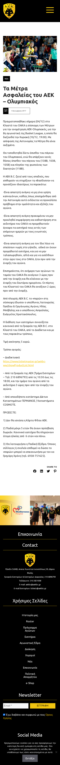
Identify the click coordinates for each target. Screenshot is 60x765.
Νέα (30, 661)
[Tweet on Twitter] (48, 471)
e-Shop (30, 683)
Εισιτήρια (30, 636)
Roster (30, 621)
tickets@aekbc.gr (38, 588)
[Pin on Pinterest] (55, 471)
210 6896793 (50, 577)
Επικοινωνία (30, 667)
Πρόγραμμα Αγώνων (30, 629)
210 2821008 (35, 581)
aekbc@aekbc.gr (33, 584)
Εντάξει (30, 758)
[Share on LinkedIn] (41, 471)
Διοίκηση (30, 649)
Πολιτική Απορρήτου (30, 675)
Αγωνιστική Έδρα (30, 642)
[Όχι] (56, 752)
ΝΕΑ (6, 79)
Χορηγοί (30, 655)
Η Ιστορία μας (30, 615)
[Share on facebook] (35, 471)
